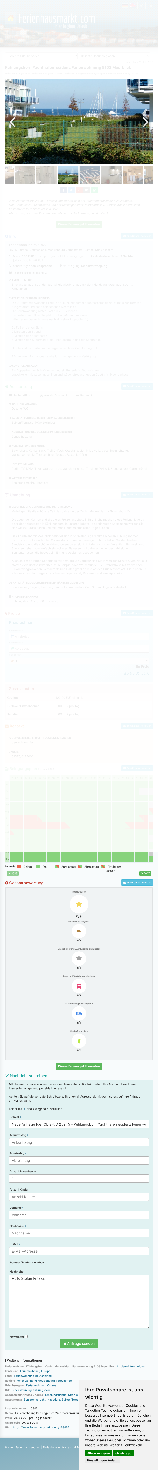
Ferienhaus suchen (27, 1447)
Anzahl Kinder (19, 1189)
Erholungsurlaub (55, 1394)
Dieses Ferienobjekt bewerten (79, 1066)
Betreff (15, 1117)
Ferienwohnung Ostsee (41, 1385)
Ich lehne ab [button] (123, 1453)
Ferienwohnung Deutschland (33, 1375)
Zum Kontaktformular (138, 882)
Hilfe (77, 1447)
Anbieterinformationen (131, 1366)
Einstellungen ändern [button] (102, 1460)
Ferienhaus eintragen (57, 1447)
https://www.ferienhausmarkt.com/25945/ (41, 1427)
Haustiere (53, 1399)
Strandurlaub (76, 1394)
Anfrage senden (80, 1343)
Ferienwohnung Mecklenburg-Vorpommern (45, 1380)
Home (9, 1447)
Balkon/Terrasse (72, 1399)
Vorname (16, 1207)
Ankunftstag (18, 1135)
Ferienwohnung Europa (35, 1371)
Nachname (17, 1226)
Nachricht (16, 1271)
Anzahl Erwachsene (23, 1171)
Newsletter (17, 1336)
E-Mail (14, 1244)
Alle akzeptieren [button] (98, 1453)
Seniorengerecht (35, 1399)
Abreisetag (17, 1153)
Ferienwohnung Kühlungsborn (31, 1390)
